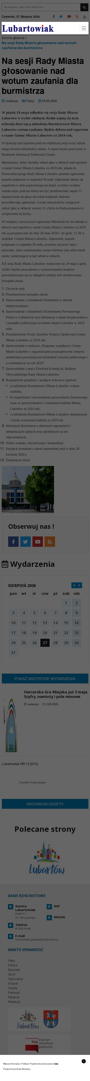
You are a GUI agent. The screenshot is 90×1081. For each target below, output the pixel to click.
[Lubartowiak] (28, 28)
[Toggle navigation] (84, 28)
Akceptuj (26, 1068)
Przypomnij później (12, 1068)
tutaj (56, 1063)
